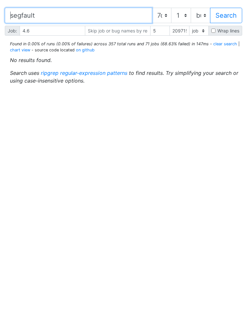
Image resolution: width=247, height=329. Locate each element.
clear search (225, 43)
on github (85, 50)
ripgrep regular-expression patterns (84, 73)
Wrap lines (228, 30)
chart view (20, 50)
